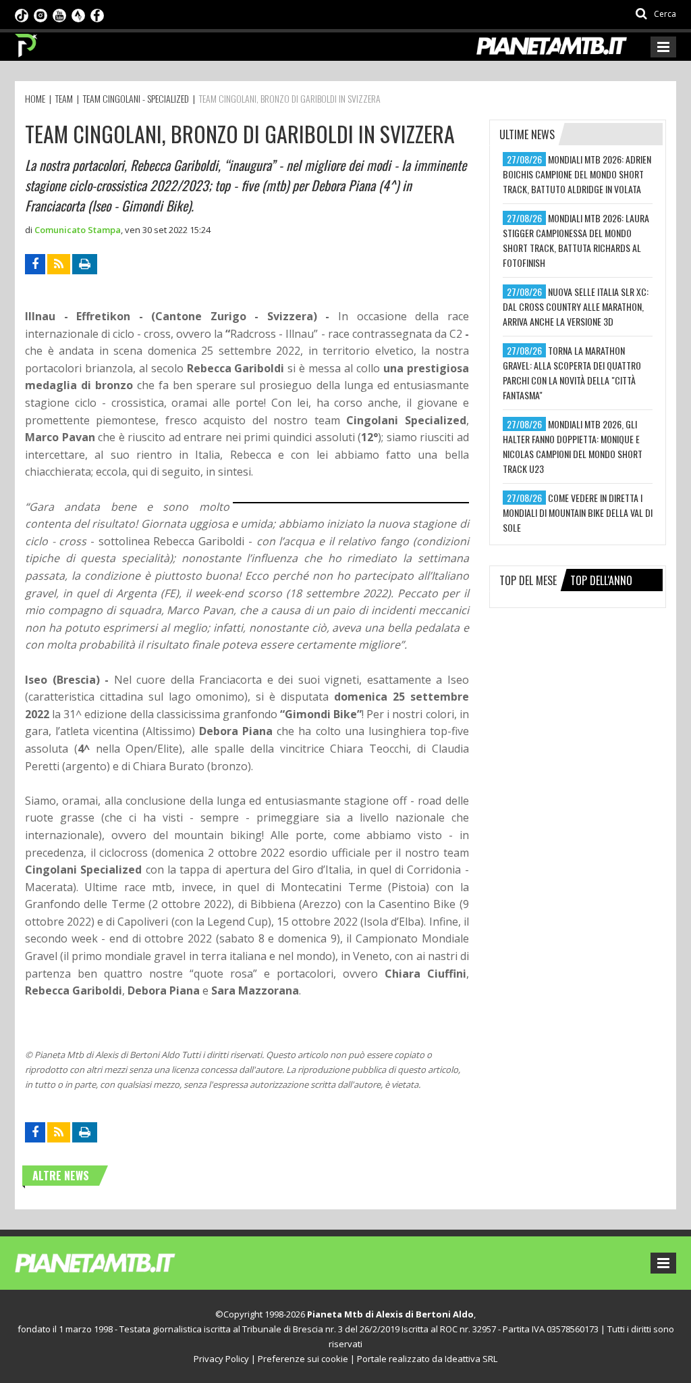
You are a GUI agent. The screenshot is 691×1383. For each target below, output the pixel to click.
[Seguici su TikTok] (21, 14)
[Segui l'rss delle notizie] (58, 264)
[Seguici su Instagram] (40, 14)
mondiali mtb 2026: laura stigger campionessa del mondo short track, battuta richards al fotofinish (576, 240)
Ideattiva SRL (471, 1359)
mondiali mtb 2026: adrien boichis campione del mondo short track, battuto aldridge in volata (577, 174)
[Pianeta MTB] (120, 1262)
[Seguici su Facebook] (97, 14)
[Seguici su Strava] (78, 14)
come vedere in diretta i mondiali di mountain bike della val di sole (578, 512)
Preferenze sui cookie (303, 1359)
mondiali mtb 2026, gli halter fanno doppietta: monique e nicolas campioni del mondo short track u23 (572, 446)
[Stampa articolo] (84, 264)
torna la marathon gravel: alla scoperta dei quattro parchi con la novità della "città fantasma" (572, 372)
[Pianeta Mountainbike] (26, 42)
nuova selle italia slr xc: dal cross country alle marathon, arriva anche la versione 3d (575, 306)
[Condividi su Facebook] (35, 264)
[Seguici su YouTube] (59, 14)
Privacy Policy (221, 1359)
